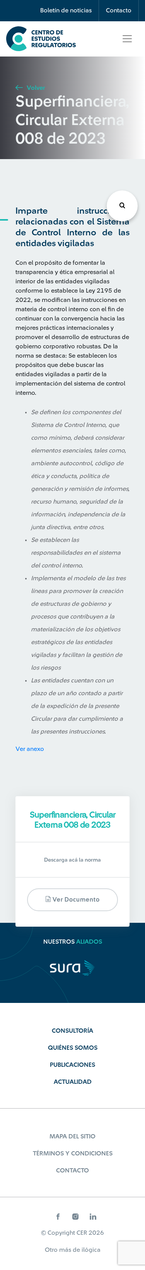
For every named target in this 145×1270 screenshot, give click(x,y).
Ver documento (75, 900)
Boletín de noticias (66, 10)
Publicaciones (72, 1065)
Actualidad (73, 1082)
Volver (35, 88)
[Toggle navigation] (127, 38)
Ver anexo (29, 749)
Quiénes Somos (72, 1048)
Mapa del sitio (72, 1136)
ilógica (91, 1250)
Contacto (118, 10)
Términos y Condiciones (73, 1153)
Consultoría (72, 1031)
